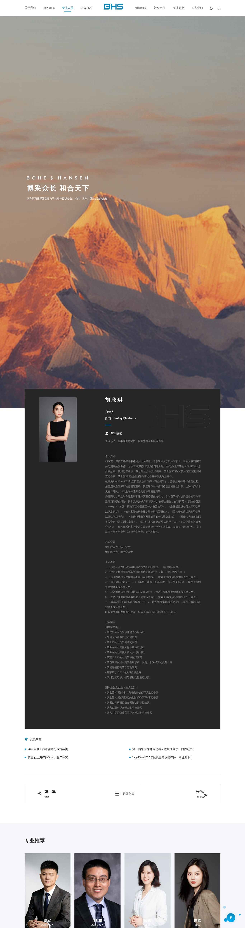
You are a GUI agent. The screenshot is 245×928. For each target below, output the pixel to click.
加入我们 (197, 7)
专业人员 (67, 7)
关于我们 (30, 7)
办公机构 (86, 7)
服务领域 (49, 7)
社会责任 (159, 7)
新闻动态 (141, 7)
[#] (113, 6)
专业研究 (178, 7)
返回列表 (128, 793)
